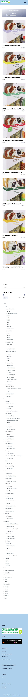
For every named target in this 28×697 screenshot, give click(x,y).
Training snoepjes (11, 367)
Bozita (8, 311)
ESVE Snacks (10, 453)
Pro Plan (9, 335)
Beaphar (8, 563)
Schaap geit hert (8, 508)
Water (6, 579)
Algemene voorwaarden (7, 654)
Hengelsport (6, 584)
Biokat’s (9, 408)
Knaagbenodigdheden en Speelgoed (14, 455)
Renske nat (9, 346)
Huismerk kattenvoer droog (13, 418)
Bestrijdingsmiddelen (9, 570)
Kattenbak (8, 401)
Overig (5, 598)
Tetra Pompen (10, 531)
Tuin (5, 568)
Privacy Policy (5, 656)
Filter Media (8, 533)
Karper (6, 591)
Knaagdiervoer (9, 443)
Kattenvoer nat (9, 431)
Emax (7, 561)
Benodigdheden (10, 526)
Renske (8, 320)
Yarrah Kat (9, 427)
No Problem (10, 406)
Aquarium (7, 521)
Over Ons (4, 651)
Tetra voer (9, 550)
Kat (5, 398)
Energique (9, 356)
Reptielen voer (9, 516)
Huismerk (9, 331)
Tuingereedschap (9, 575)
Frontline (8, 565)
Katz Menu (9, 424)
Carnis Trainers (11, 374)
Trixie (9, 391)
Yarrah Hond (10, 339)
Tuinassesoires (8, 577)
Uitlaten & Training (10, 386)
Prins (8, 322)
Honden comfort (9, 384)
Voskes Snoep (11, 370)
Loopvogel (8, 503)
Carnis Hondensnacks (12, 379)
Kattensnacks (9, 413)
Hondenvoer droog (10, 309)
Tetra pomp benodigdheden (14, 528)
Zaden (6, 581)
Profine (8, 318)
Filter (5, 297)
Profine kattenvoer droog (12, 420)
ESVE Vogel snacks (11, 481)
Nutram (8, 333)
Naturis (8, 358)
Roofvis (6, 593)
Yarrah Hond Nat (11, 349)
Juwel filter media (11, 538)
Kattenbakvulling (10, 403)
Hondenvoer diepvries (11, 351)
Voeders (7, 548)
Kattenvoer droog (10, 415)
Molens (6, 589)
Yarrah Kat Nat (10, 436)
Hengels (6, 586)
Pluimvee (7, 496)
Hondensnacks (9, 363)
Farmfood (9, 326)
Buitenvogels (9, 473)
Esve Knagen (10, 458)
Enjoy (8, 324)
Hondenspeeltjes (9, 393)
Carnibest (9, 354)
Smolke (8, 337)
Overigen (7, 595)
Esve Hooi (9, 463)
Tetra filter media (10, 536)
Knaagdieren (7, 441)
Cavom (8, 315)
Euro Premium (10, 328)
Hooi (7, 461)
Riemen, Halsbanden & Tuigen (14, 388)
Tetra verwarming (11, 545)
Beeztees (9, 396)
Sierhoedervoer (9, 498)
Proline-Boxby (10, 365)
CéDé (9, 490)
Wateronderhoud (9, 553)
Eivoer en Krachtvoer (12, 488)
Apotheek (7, 558)
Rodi (8, 360)
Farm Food (9, 344)
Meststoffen (7, 572)
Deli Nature (9, 446)
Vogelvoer (8, 483)
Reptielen (7, 513)
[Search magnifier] (24, 287)
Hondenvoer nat (9, 342)
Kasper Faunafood (11, 448)
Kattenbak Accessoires (12, 411)
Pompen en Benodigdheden (12, 523)
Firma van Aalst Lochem (7, 668)
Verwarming (8, 543)
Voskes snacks (10, 377)
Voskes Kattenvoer (11, 429)
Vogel (6, 471)
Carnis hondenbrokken (12, 313)
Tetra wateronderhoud (12, 555)
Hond (6, 306)
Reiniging (8, 541)
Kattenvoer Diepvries (9, 438)
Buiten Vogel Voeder (11, 476)
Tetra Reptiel (9, 518)
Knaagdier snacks (10, 450)
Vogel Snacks (9, 478)
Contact (3, 678)
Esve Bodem (10, 468)
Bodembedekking (10, 466)
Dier (5, 303)
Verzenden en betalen (6, 659)
